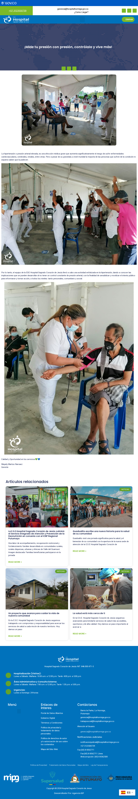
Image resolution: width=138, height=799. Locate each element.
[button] (82, 19)
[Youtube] (135, 11)
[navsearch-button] (94, 10)
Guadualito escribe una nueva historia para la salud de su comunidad (101, 532)
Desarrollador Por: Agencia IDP (69, 793)
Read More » (15, 562)
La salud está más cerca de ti (89, 613)
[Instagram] (129, 11)
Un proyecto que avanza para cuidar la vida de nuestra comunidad (33, 614)
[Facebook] (124, 11)
